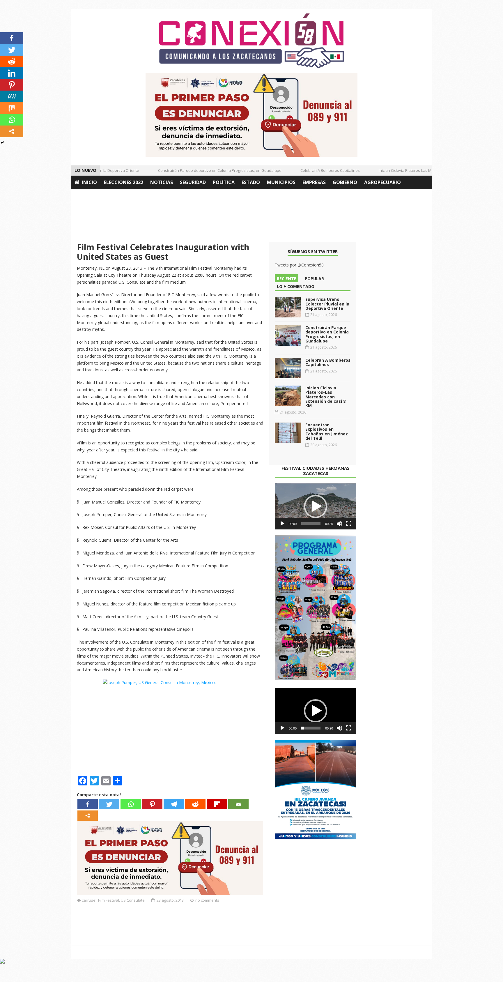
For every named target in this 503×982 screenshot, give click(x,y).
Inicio (89, 182)
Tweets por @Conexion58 (299, 265)
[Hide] (2, 142)
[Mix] (11, 108)
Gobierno (345, 182)
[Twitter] (109, 804)
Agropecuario (382, 182)
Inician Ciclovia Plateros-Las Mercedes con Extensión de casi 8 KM (427, 170)
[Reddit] (195, 804)
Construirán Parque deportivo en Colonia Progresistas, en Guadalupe (210, 170)
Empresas (314, 182)
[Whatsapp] (131, 804)
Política (224, 182)
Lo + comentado (295, 286)
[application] (315, 506)
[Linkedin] (11, 73)
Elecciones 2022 (123, 182)
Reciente (286, 278)
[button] (315, 506)
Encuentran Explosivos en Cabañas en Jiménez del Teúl (326, 431)
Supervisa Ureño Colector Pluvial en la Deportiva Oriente (327, 303)
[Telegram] (174, 804)
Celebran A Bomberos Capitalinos (320, 170)
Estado (251, 182)
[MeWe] (11, 96)
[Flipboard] (217, 804)
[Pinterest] (152, 804)
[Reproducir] (282, 524)
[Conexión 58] (251, 41)
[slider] (310, 523)
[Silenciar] (339, 524)
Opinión (85, 195)
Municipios (281, 182)
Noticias (161, 182)
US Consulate (133, 900)
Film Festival (108, 900)
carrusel (89, 900)
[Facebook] (87, 804)
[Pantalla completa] (349, 524)
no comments (207, 900)
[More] (87, 815)
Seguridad (193, 182)
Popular (314, 278)
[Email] (238, 804)
